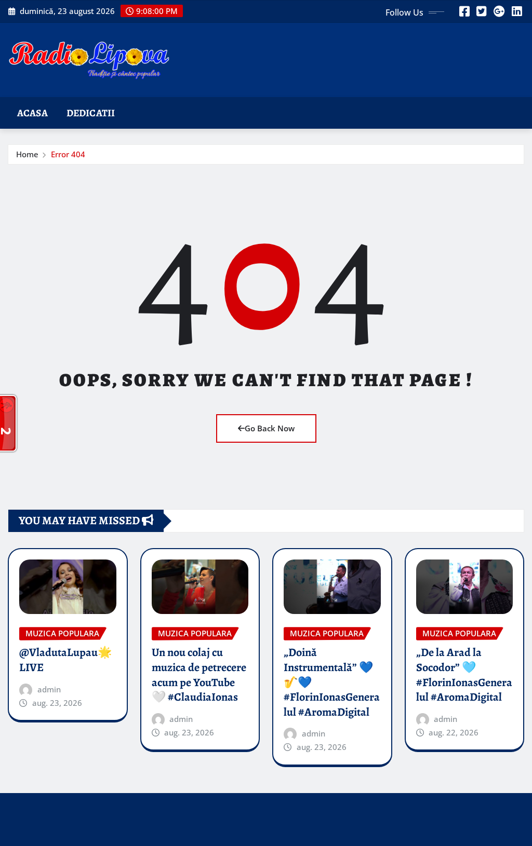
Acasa (32, 113)
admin (49, 689)
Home (27, 154)
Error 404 (68, 154)
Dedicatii (90, 113)
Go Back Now (270, 428)
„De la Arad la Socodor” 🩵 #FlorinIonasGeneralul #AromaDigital (464, 675)
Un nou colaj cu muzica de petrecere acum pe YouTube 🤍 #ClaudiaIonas (199, 675)
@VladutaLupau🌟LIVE (65, 660)
